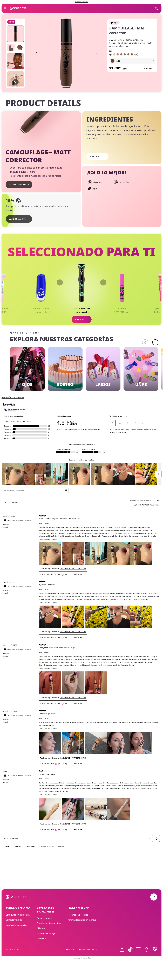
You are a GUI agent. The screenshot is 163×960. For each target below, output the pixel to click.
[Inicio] (18, 8)
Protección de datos (88, 949)
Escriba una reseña (134, 40)
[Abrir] (5, 8)
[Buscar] (156, 8)
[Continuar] (103, 282)
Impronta (70, 949)
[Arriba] (153, 897)
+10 (136, 54)
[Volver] (60, 282)
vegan (116, 22)
